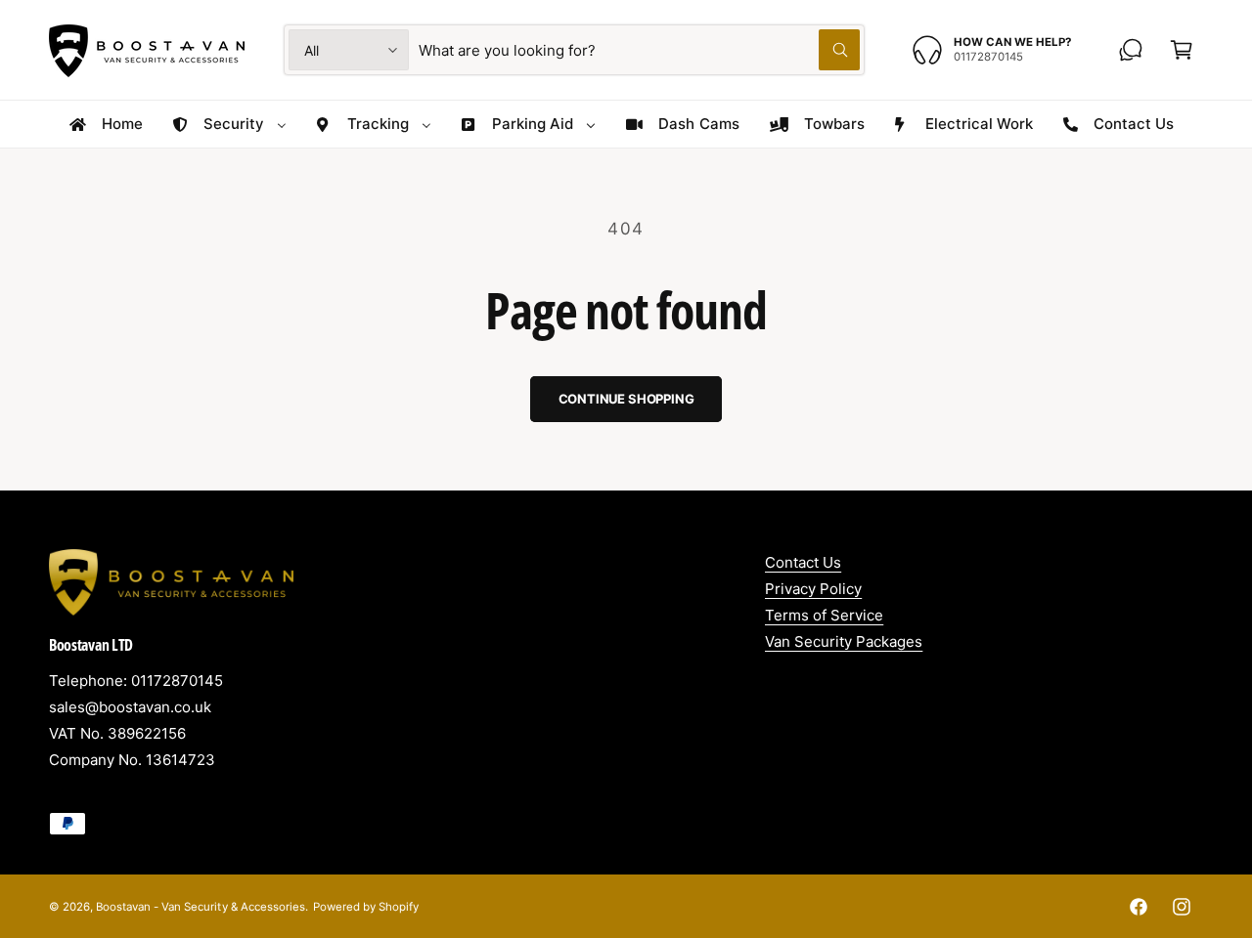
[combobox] (639, 49)
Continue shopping (626, 398)
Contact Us (803, 562)
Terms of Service (824, 615)
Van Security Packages (843, 641)
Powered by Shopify (366, 907)
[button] (1181, 49)
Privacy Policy (813, 588)
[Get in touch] (1130, 49)
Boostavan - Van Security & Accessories (200, 907)
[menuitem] (104, 124)
